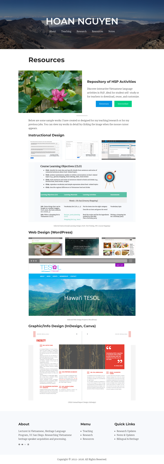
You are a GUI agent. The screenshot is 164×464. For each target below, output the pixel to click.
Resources (88, 439)
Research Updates (126, 431)
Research (88, 435)
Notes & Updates (126, 435)
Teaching (88, 431)
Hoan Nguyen (82, 21)
